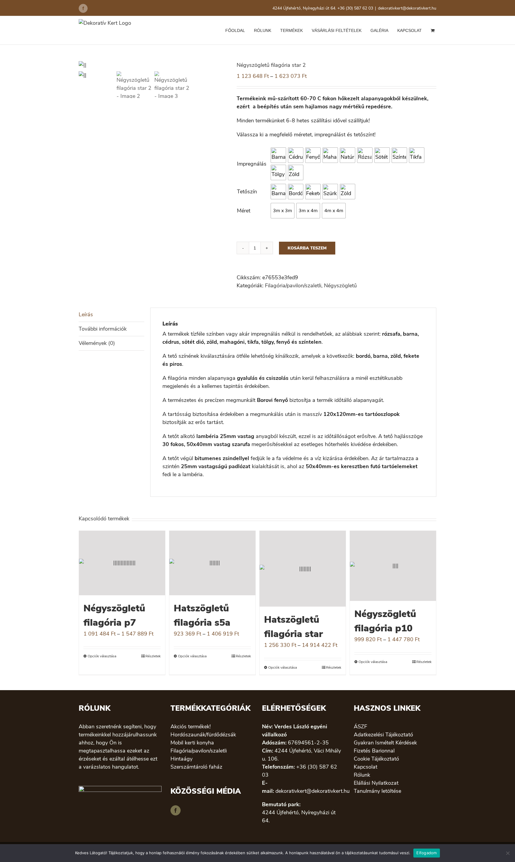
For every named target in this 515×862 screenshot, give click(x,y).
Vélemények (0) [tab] (97, 343)
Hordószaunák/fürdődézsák (203, 734)
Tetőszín (247, 191)
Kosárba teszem (307, 248)
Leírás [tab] (86, 314)
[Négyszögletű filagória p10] (393, 566)
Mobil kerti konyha (192, 742)
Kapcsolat (365, 766)
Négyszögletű (340, 285)
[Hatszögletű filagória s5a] (212, 563)
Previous (83, 65)
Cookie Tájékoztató (376, 758)
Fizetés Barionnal (374, 750)
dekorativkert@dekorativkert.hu (407, 8)
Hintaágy (181, 758)
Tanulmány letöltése (377, 791)
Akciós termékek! (190, 726)
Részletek (153, 656)
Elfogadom (426, 852)
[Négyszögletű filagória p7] (122, 563)
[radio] (278, 155)
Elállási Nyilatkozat (376, 783)
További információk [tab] (103, 328)
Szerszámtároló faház (196, 766)
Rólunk (362, 774)
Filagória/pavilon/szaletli (293, 285)
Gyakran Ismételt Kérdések (385, 742)
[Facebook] (175, 810)
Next (224, 65)
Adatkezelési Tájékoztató (383, 734)
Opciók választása (102, 656)
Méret (243, 210)
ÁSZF (360, 726)
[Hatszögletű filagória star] (303, 569)
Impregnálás (251, 163)
